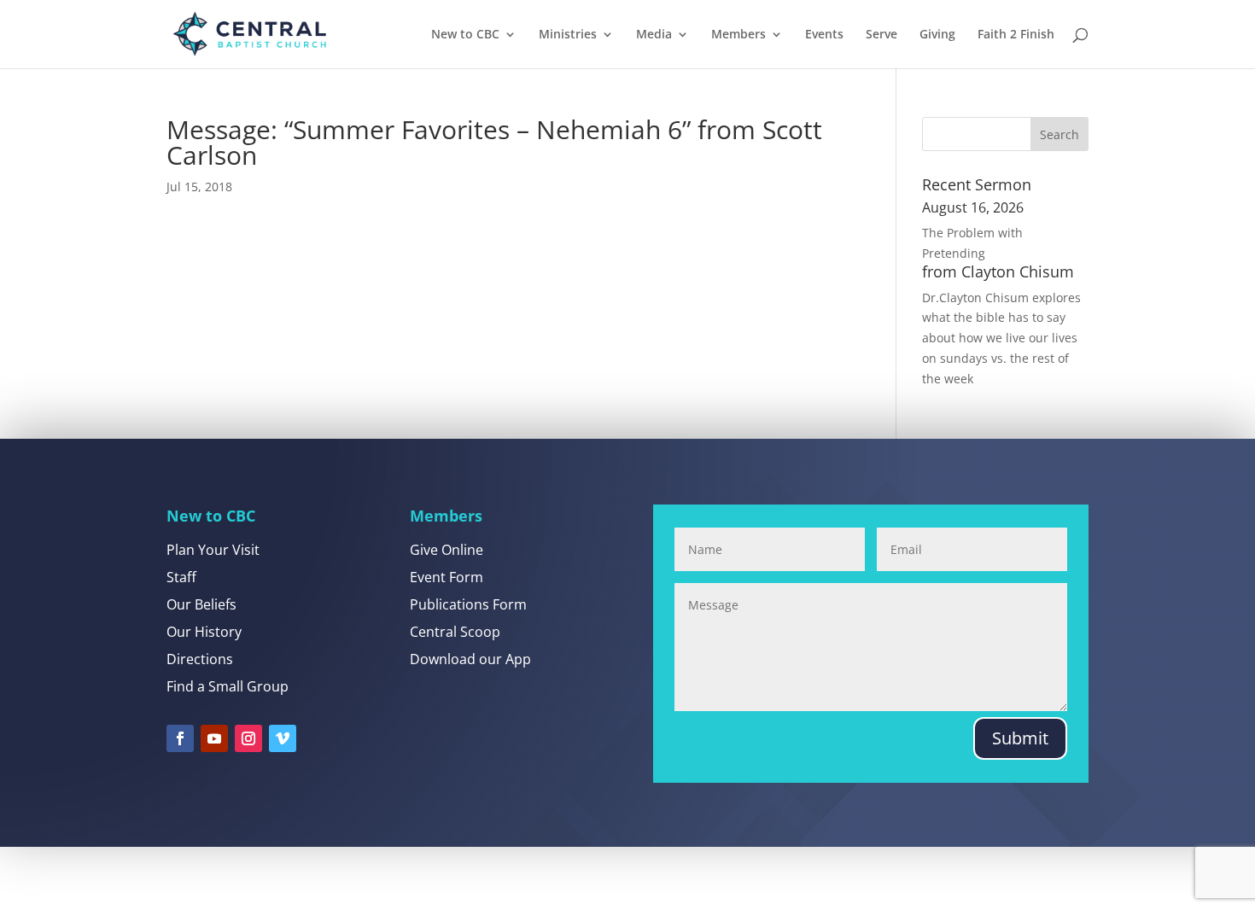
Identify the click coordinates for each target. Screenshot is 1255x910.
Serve (881, 35)
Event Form (446, 577)
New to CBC (465, 35)
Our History (204, 631)
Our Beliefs (201, 604)
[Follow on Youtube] (214, 738)
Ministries (568, 35)
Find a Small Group (227, 686)
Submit (1020, 738)
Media (654, 35)
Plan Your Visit (213, 549)
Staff (181, 577)
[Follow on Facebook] (180, 738)
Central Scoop (455, 631)
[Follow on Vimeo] (282, 738)
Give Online (446, 549)
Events (824, 35)
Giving (937, 35)
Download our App (470, 659)
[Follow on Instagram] (248, 738)
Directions (199, 659)
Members (738, 35)
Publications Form (468, 604)
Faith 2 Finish (1016, 35)
